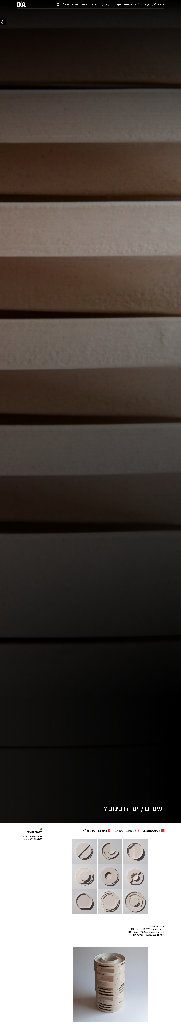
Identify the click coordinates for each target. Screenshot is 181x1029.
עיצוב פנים (142, 4)
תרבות (106, 4)
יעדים (117, 4)
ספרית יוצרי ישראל (75, 4)
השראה (94, 4)
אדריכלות (158, 4)
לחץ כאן (26, 839)
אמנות (128, 4)
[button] (3, 21)
